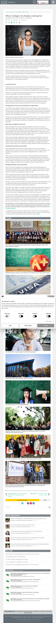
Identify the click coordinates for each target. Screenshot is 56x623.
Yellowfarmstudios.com (31, 621)
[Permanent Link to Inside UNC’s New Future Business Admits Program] (28, 365)
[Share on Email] (12, 22)
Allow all (46, 325)
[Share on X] (9, 22)
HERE (38, 214)
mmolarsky (10, 20)
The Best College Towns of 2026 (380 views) (15, 556)
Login (45, 500)
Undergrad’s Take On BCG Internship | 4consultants (28, 592)
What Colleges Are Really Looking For (22, 12)
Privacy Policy (26, 616)
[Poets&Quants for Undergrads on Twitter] (22, 503)
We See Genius (28, 613)
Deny (10, 325)
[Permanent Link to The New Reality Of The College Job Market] (28, 392)
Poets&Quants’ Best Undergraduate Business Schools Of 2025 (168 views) (21, 564)
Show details (49, 321)
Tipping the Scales (45, 611)
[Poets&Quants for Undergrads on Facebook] (28, 503)
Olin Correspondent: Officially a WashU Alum (22, 525)
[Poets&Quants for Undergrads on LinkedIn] (34, 503)
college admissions (14, 490)
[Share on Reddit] (19, 22)
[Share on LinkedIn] (14, 22)
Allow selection (28, 325)
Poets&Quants (19, 611)
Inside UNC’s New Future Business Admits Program (19, 378)
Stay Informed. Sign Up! (22, 500)
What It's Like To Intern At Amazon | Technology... (27, 585)
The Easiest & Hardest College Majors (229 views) (16, 559)
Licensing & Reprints (37, 616)
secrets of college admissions (41, 490)
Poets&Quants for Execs (32, 611)
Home (7, 12)
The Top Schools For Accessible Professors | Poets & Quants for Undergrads (33, 598)
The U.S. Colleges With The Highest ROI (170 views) (16, 562)
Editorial (23, 617)
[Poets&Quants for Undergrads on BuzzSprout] (25, 503)
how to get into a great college (26, 490)
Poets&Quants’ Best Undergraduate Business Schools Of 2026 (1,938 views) (22, 554)
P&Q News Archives (17, 616)
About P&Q (8, 616)
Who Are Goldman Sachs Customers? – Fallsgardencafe (28, 579)
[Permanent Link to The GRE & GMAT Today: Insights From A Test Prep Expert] (28, 339)
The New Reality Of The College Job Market (17, 404)
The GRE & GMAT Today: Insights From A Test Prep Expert (20, 352)
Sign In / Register (38, 617)
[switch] (21, 316)
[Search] (49, 507)
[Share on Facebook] (6, 22)
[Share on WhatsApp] (17, 22)
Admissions (12, 12)
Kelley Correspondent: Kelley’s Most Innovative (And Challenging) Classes (30, 544)
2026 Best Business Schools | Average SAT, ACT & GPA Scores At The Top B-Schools (27, 273)
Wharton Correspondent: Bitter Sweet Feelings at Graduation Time (28, 518)
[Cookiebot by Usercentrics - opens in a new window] (48, 296)
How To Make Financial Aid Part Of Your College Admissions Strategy (17, 495)
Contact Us (30, 617)
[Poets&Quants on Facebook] (31, 503)
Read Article (19, 575)
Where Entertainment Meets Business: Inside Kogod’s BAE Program (23, 459)
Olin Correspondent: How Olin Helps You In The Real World (26, 531)
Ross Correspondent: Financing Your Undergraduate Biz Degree (27, 537)
